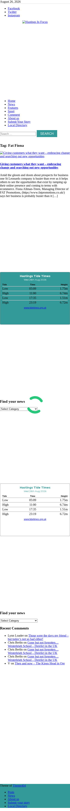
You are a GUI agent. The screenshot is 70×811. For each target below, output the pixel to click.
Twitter (12, 12)
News (11, 104)
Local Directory (17, 125)
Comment (14, 114)
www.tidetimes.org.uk (35, 307)
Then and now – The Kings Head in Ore (40, 663)
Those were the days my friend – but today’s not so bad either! (38, 637)
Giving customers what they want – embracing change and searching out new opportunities (30, 165)
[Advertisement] (35, 60)
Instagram (14, 15)
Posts (11, 792)
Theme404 (19, 785)
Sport (11, 111)
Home (11, 100)
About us (13, 118)
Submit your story (19, 802)
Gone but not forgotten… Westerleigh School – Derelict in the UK (33, 644)
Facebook (14, 8)
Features (13, 107)
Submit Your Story (19, 121)
